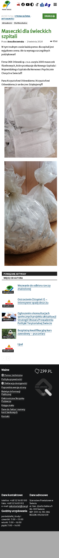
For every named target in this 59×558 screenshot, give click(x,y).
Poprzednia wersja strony (13, 387)
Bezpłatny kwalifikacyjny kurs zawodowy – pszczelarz (35, 332)
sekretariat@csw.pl (18, 506)
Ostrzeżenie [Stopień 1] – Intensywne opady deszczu (33, 301)
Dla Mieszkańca (20, 23)
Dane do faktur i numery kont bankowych (13, 411)
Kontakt (5, 416)
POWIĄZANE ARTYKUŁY (15, 274)
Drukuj (49, 16)
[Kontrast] (32, 4)
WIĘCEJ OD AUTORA (13, 278)
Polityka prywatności (11, 379)
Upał (20, 344)
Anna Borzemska (15, 41)
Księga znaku (7, 405)
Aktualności (7, 23)
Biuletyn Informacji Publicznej (10, 393)
